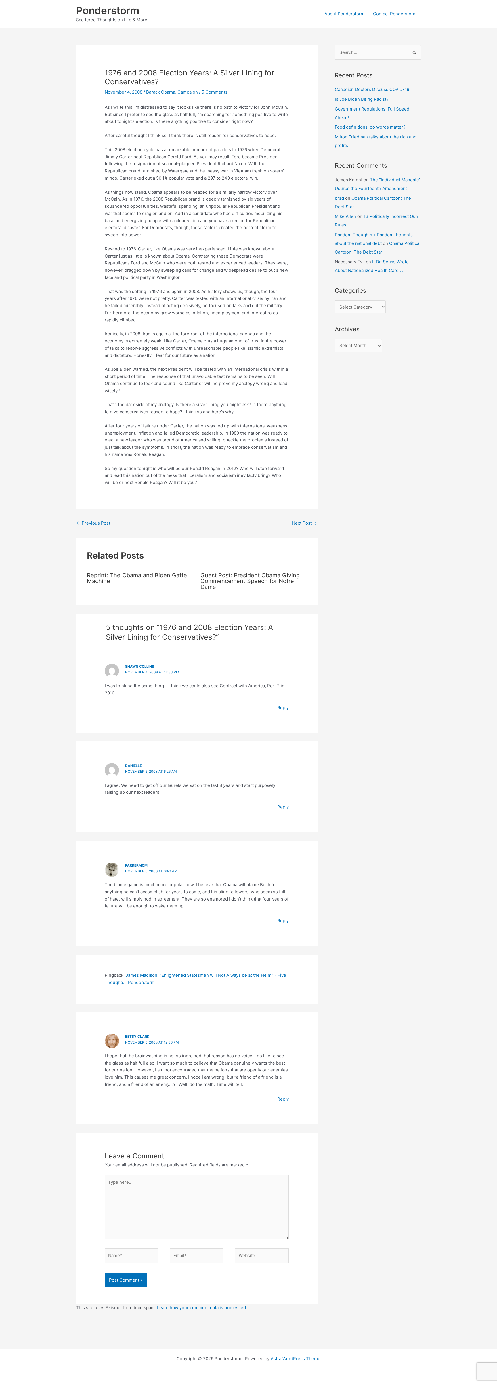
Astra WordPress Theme (295, 1358)
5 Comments (215, 92)
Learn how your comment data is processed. (202, 1307)
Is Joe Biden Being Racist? (362, 99)
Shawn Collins (139, 666)
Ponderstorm (107, 10)
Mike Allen (345, 216)
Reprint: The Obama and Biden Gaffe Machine (137, 578)
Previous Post (93, 523)
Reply (283, 707)
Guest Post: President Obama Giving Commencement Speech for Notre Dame (250, 581)
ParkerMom (136, 865)
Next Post (304, 523)
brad (339, 198)
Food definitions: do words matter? (370, 127)
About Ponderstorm (344, 13)
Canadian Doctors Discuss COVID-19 (372, 89)
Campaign (187, 92)
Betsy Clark (137, 1036)
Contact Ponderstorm (395, 13)
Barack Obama (160, 92)
